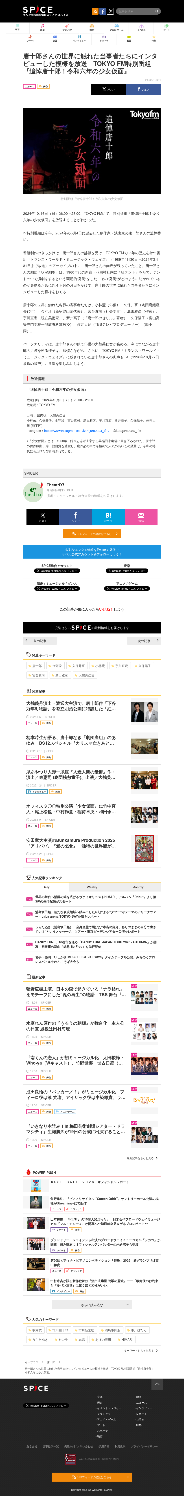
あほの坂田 (103, 1339)
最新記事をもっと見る (140, 1158)
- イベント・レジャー (108, 1408)
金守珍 (57, 665)
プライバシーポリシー (144, 1446)
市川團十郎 (60, 1330)
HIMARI (127, 1339)
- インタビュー (143, 1408)
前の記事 (40, 640)
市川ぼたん (139, 1330)
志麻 (82, 1339)
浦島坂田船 (112, 1330)
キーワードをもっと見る (139, 1350)
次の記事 (144, 640)
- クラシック (103, 1413)
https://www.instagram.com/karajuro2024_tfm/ (76, 430)
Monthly (138, 887)
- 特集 (138, 1425)
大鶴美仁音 (86, 675)
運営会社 (31, 1446)
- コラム (139, 1419)
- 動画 (138, 1397)
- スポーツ (102, 1430)
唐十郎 (37, 665)
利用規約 (120, 1446)
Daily (46, 887)
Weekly (92, 887)
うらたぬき (40, 1339)
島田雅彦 (61, 675)
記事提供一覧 (51, 1446)
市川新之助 (86, 1330)
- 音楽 (99, 1397)
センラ (63, 1339)
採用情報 (104, 1446)
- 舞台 (99, 1402)
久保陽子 (144, 665)
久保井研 (78, 665)
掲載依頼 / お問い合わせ (78, 1446)
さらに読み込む (92, 1305)
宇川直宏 (121, 665)
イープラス (31, 1362)
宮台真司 (38, 675)
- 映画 (99, 1436)
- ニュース (141, 1402)
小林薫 (100, 665)
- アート (100, 1425)
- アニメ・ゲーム (106, 1419)
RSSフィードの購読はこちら (94, 534)
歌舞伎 (37, 1330)
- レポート (141, 1413)
